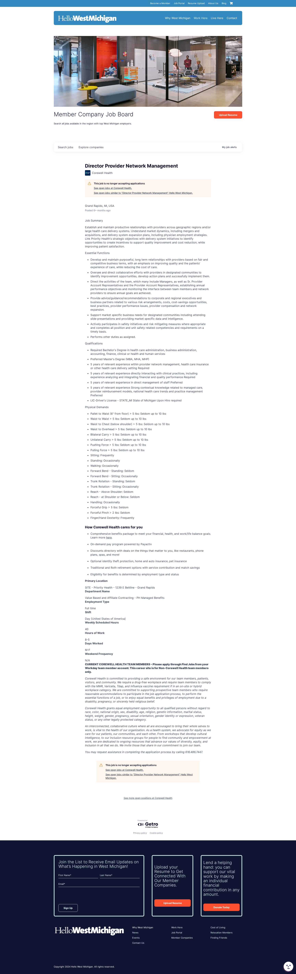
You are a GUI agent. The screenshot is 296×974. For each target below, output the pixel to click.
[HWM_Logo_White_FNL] (87, 15)
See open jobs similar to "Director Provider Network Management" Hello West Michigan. (143, 192)
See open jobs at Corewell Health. (113, 188)
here (109, 537)
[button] (288, 966)
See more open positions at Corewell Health (148, 798)
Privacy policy (140, 833)
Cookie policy (156, 833)
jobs (65, 147)
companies (91, 147)
